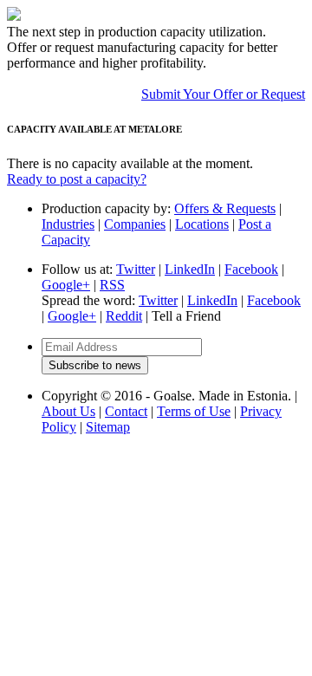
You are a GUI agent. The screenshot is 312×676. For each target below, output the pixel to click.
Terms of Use (194, 411)
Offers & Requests (225, 208)
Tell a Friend (186, 316)
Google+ (66, 284)
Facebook (251, 269)
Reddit (124, 316)
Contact (126, 411)
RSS (112, 284)
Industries (68, 224)
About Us (68, 411)
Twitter (135, 269)
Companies (135, 224)
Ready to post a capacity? (76, 179)
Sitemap (108, 426)
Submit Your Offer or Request (223, 94)
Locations (202, 224)
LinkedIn (190, 269)
